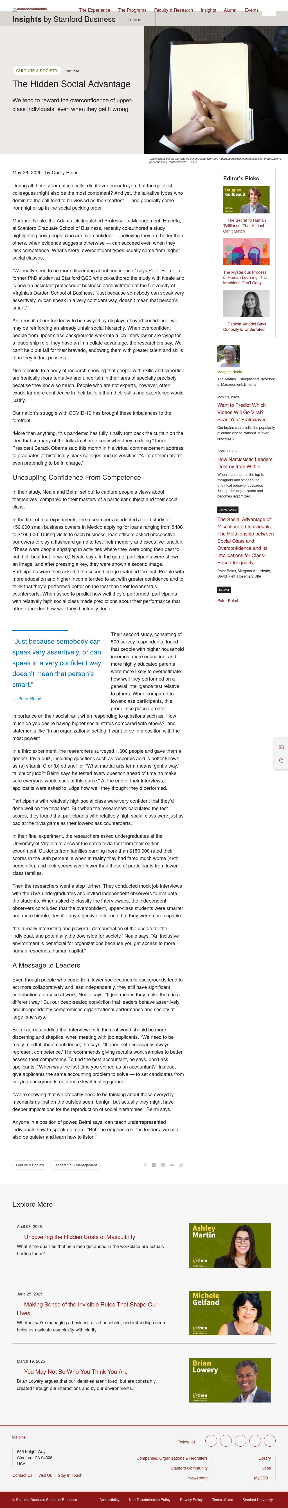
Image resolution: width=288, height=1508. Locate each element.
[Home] (19, 1437)
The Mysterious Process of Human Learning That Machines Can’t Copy (245, 277)
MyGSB (262, 1478)
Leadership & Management (75, 1164)
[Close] (272, 754)
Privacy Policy (192, 1499)
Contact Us (22, 1475)
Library (265, 1458)
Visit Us (45, 1475)
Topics (134, 19)
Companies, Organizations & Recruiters (172, 1458)
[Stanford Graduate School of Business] (30, 10)
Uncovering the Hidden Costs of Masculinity (79, 1236)
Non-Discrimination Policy (151, 1499)
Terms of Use (224, 1499)
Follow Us (186, 1442)
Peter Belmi (162, 270)
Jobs (266, 1468)
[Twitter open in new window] (211, 1441)
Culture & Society (37, 70)
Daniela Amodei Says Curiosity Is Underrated (244, 326)
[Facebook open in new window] (226, 1441)
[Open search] (269, 9)
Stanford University (259, 1499)
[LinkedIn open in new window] (270, 1441)
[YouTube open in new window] (255, 1441)
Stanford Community (189, 1468)
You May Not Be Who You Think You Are (76, 1371)
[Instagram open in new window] (240, 1441)
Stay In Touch (70, 1475)
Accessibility (110, 1499)
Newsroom (198, 1478)
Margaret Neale (29, 220)
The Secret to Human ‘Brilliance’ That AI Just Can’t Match (244, 225)
